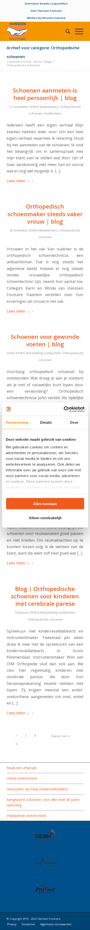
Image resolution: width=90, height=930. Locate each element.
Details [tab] (46, 422)
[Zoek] (65, 31)
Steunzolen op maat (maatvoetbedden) (37, 789)
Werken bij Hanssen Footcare (46, 18)
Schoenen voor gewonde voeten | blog (45, 340)
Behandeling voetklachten (43, 353)
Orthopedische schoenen (45, 619)
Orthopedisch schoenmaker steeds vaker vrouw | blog (45, 213)
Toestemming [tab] (17, 422)
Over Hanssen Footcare (46, 10)
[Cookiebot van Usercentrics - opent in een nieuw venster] (64, 409)
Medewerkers (49, 107)
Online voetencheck (22, 778)
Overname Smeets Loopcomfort (46, 3)
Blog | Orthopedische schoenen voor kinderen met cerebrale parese (45, 596)
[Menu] (76, 31)
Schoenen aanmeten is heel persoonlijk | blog (45, 94)
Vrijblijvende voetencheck (26, 815)
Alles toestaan (45, 504)
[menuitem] (46, 3)
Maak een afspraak (21, 767)
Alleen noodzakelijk (45, 518)
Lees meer (18, 180)
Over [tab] (74, 422)
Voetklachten (52, 113)
